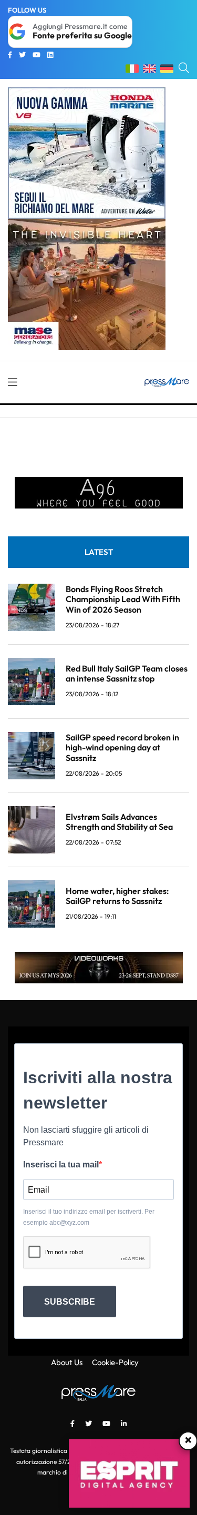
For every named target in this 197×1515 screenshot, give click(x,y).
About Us (66, 1362)
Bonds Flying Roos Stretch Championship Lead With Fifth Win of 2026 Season (123, 599)
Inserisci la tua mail (61, 1164)
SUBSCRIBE (69, 1301)
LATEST (99, 552)
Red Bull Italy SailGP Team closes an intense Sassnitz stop (127, 673)
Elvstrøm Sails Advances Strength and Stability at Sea (119, 821)
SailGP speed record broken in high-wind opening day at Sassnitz (122, 747)
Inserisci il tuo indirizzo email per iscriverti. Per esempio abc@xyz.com (88, 1217)
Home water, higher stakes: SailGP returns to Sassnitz (117, 896)
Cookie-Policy (115, 1362)
